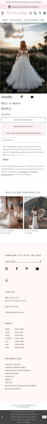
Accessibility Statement (17, 370)
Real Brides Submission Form (20, 386)
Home (5, 20)
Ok (44, 417)
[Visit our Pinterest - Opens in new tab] (27, 269)
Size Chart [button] (6, 114)
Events (8, 383)
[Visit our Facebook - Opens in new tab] (17, 269)
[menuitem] (30, 13)
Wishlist (9, 376)
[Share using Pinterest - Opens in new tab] (21, 97)
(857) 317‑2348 (11, 306)
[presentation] (11, 212)
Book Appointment (23, 126)
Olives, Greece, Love (34, 20)
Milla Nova (16, 20)
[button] (30, 13)
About (8, 380)
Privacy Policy (12, 364)
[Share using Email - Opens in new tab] (32, 97)
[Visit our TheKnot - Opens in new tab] (6, 280)
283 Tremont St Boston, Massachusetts (15, 299)
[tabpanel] (23, 58)
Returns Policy (13, 389)
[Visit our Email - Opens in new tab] (37, 269)
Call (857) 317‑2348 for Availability (23, 133)
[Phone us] (35, 13)
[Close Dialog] (2, 417)
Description (8, 140)
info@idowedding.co (14, 312)
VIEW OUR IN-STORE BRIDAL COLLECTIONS (23, 2)
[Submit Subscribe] (37, 261)
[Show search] (40, 13)
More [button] (5, 159)
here (27, 422)
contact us (23, 172)
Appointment (12, 373)
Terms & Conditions (15, 367)
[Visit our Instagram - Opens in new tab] (6, 269)
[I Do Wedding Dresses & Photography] (16, 13)
